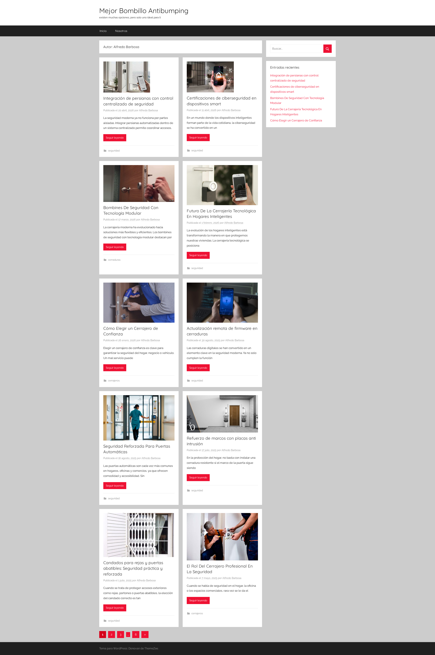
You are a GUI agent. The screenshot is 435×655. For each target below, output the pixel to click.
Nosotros (121, 31)
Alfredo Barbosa (148, 110)
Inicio (103, 31)
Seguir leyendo (115, 137)
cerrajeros (114, 380)
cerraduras (114, 259)
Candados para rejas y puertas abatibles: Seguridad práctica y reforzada (133, 568)
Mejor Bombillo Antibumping (143, 10)
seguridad (114, 150)
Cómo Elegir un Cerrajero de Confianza (296, 120)
